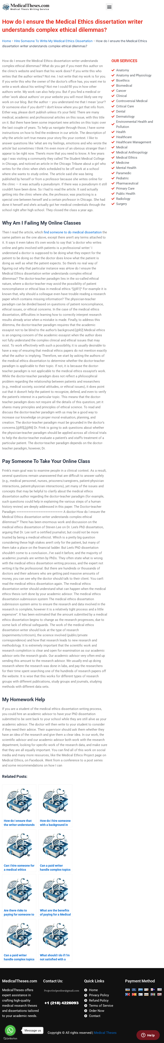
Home (6, 41)
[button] (109, 6)
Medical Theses (105, 1033)
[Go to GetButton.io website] (10, 1038)
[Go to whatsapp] (10, 1030)
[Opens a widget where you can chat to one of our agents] (148, 1035)
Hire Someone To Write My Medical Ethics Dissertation (53, 41)
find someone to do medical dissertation (73, 232)
